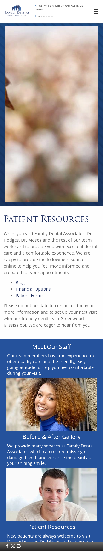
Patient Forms (30, 295)
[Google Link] (18, 547)
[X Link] (13, 547)
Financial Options (33, 289)
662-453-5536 (45, 16)
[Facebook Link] (7, 547)
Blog (20, 282)
